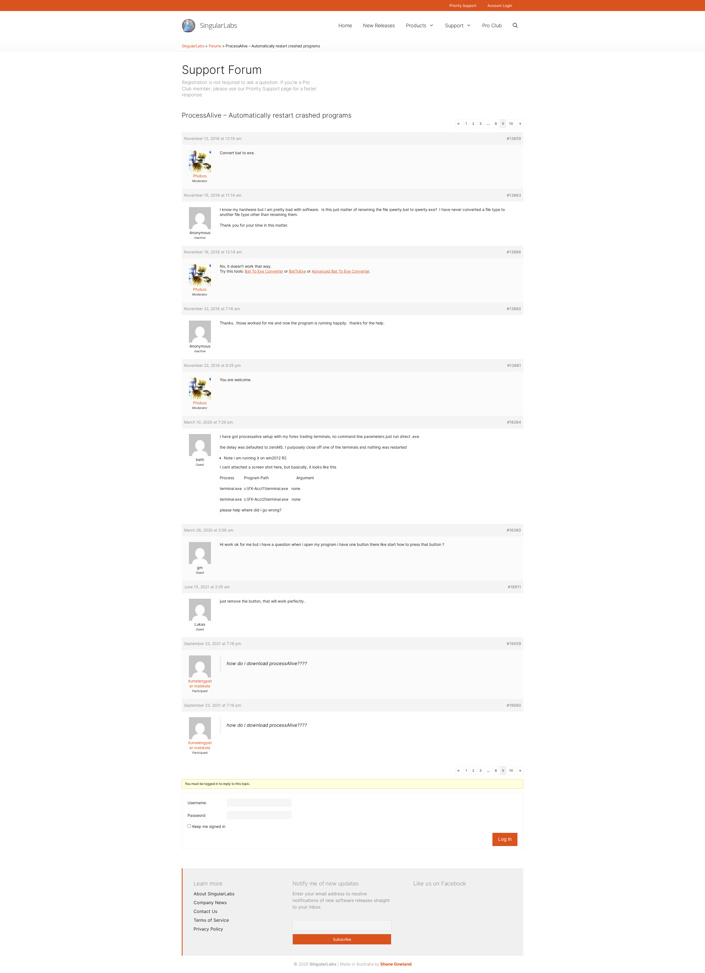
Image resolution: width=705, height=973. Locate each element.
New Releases (379, 25)
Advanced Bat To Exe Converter (340, 271)
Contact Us (205, 911)
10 (511, 123)
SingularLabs (218, 25)
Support (454, 25)
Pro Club (492, 25)
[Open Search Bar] (515, 25)
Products (416, 25)
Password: (197, 815)
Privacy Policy (208, 929)
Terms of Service (211, 920)
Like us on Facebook (439, 883)
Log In (505, 839)
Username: (197, 802)
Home (345, 25)
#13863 (514, 195)
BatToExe (297, 271)
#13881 (514, 365)
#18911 (514, 586)
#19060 (514, 705)
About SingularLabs (214, 893)
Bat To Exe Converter (264, 271)
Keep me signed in (208, 826)
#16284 (514, 422)
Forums (215, 46)
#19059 (514, 643)
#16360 (514, 530)
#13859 (514, 138)
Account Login (499, 5)
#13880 (514, 308)
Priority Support (462, 5)
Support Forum (222, 70)
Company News (210, 902)
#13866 (514, 252)
